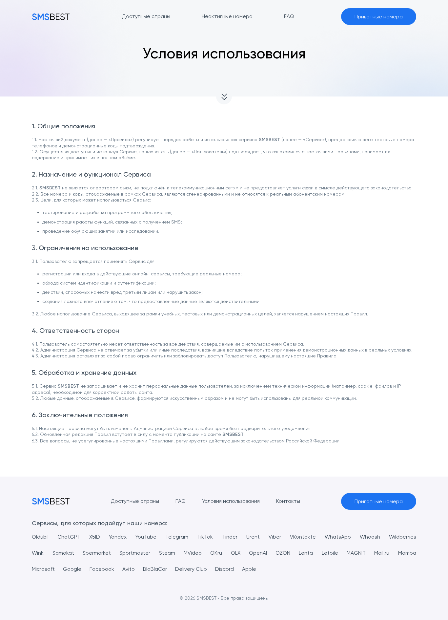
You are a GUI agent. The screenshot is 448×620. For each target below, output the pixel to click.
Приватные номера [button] (379, 16)
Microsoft (43, 569)
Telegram (176, 537)
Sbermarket (97, 553)
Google (72, 569)
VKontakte (303, 537)
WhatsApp (338, 537)
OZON (282, 553)
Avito (128, 569)
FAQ (180, 501)
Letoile (330, 553)
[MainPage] (51, 16)
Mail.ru (381, 553)
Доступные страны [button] (146, 16)
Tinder (229, 537)
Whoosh (370, 537)
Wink (38, 553)
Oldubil (40, 537)
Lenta (306, 553)
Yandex (118, 537)
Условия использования (231, 501)
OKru (216, 553)
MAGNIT (356, 553)
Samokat (63, 553)
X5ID (94, 537)
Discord (224, 569)
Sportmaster (134, 553)
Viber (275, 537)
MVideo (193, 553)
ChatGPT (68, 537)
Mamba (407, 553)
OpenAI (258, 553)
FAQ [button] (289, 16)
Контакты (288, 501)
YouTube (145, 537)
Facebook (102, 569)
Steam (167, 553)
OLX (235, 553)
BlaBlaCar (155, 569)
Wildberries (402, 537)
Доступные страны (135, 501)
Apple (249, 569)
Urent (253, 537)
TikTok (205, 537)
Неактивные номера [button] (227, 16)
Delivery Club (191, 569)
